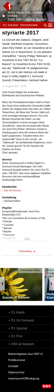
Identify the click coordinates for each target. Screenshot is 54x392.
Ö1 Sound (10, 25)
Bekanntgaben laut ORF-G (25, 353)
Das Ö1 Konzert (12, 190)
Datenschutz (16, 372)
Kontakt (13, 366)
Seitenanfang (25, 251)
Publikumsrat (16, 360)
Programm (29, 25)
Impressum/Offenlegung (23, 378)
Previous (2, 283)
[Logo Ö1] (7, 6)
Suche (45, 25)
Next (51, 283)
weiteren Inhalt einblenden (27, 237)
